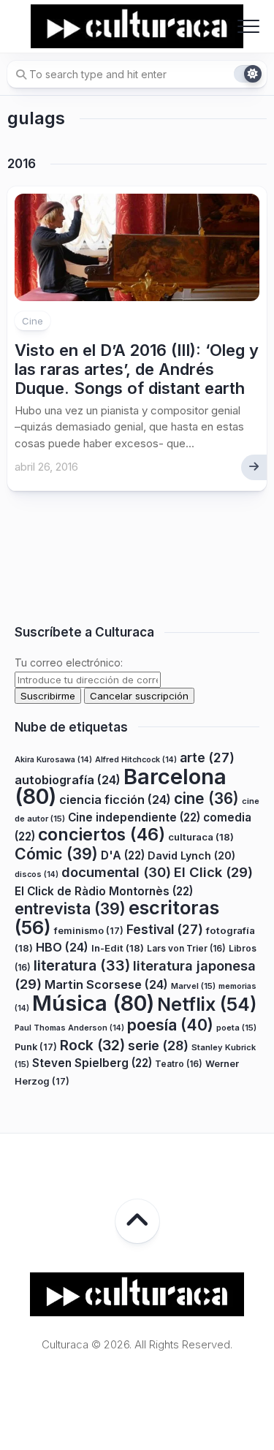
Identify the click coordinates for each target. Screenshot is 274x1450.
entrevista (70, 908)
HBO (62, 947)
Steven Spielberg (92, 1063)
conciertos (101, 834)
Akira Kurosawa (53, 759)
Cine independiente (134, 817)
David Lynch (191, 855)
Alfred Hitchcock (136, 759)
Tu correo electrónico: (69, 662)
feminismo (88, 930)
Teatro (178, 1063)
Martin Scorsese (106, 984)
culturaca (201, 837)
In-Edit (117, 948)
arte (207, 757)
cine (206, 798)
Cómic (56, 853)
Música (93, 1003)
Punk (36, 1046)
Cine (32, 321)
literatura (82, 965)
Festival (164, 929)
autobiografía (68, 780)
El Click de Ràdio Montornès (104, 891)
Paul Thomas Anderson (69, 1028)
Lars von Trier (186, 948)
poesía (170, 1024)
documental (116, 872)
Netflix (206, 1004)
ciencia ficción (115, 799)
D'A (123, 855)
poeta (236, 1027)
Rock (92, 1045)
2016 (21, 163)
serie (158, 1045)
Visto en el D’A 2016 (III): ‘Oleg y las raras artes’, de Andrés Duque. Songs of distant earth (137, 369)
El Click (213, 872)
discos (36, 874)
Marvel (193, 986)
